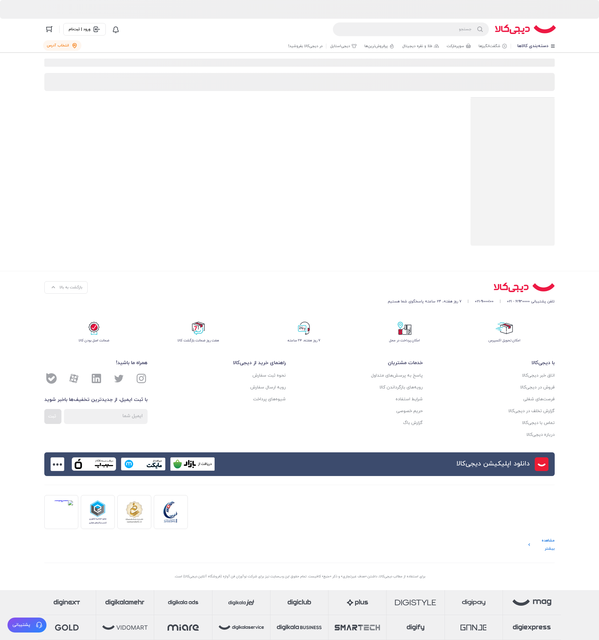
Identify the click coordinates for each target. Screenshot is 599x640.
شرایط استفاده (409, 399)
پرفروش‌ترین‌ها (376, 46)
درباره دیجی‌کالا (540, 435)
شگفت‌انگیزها (489, 46)
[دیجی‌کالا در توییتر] (119, 378)
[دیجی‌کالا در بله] (51, 378)
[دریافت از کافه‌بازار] (192, 464)
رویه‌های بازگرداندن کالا (401, 387)
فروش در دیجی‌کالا (537, 387)
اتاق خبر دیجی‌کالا (538, 375)
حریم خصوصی (409, 411)
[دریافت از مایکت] (143, 464)
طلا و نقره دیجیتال (417, 46)
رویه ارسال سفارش (268, 387)
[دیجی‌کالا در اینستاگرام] (141, 378)
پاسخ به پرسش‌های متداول (397, 375)
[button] (26, 625)
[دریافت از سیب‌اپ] (94, 464)
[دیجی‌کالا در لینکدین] (96, 378)
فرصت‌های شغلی (539, 399)
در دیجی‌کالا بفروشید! (305, 46)
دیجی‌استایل (340, 46)
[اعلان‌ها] (116, 29)
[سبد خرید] (49, 29)
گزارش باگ (413, 423)
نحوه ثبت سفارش (269, 375)
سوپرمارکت (455, 46)
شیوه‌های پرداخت (269, 399)
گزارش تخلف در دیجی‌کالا (531, 411)
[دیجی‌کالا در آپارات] (74, 378)
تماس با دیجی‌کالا (538, 423)
